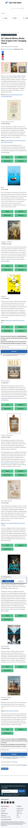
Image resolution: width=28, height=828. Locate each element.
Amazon (7, 157)
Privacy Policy (19, 813)
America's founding (5, 261)
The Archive (14, 761)
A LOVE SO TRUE (4, 808)
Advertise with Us (20, 808)
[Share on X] (3, 54)
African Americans (15, 462)
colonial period (4, 398)
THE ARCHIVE (3, 810)
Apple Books (20, 157)
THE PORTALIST (3, 815)
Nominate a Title (20, 810)
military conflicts (17, 76)
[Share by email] (3, 59)
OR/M (17, 815)
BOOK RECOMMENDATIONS (10, 34)
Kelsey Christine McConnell (7, 49)
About (5, 18)
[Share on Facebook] (3, 52)
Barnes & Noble (7, 160)
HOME (2, 34)
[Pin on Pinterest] (3, 57)
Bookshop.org (20, 160)
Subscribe (3, 13)
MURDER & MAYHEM (4, 813)
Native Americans (5, 462)
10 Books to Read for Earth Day (12, 710)
